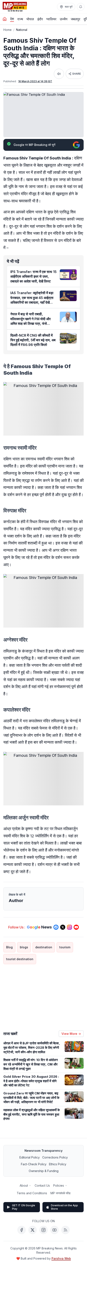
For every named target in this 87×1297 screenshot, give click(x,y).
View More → (71, 1033)
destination (43, 947)
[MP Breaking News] (15, 7)
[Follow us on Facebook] (55, 927)
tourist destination (19, 959)
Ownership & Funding (43, 1171)
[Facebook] (21, 1230)
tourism (64, 947)
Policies (58, 1185)
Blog (9, 947)
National (21, 30)
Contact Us (42, 1185)
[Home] (5, 19)
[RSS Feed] (65, 1230)
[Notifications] (80, 7)
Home (7, 30)
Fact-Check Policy (33, 1164)
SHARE (76, 73)
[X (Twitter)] (32, 1230)
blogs (24, 947)
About (24, 1185)
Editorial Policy (29, 1157)
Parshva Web (61, 1258)
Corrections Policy (55, 1157)
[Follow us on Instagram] (69, 927)
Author (16, 900)
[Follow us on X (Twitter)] (62, 927)
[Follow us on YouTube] (76, 927)
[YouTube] (54, 1230)
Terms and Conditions (32, 1193)
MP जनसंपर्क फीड (60, 1193)
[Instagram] (43, 1230)
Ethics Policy (57, 1164)
